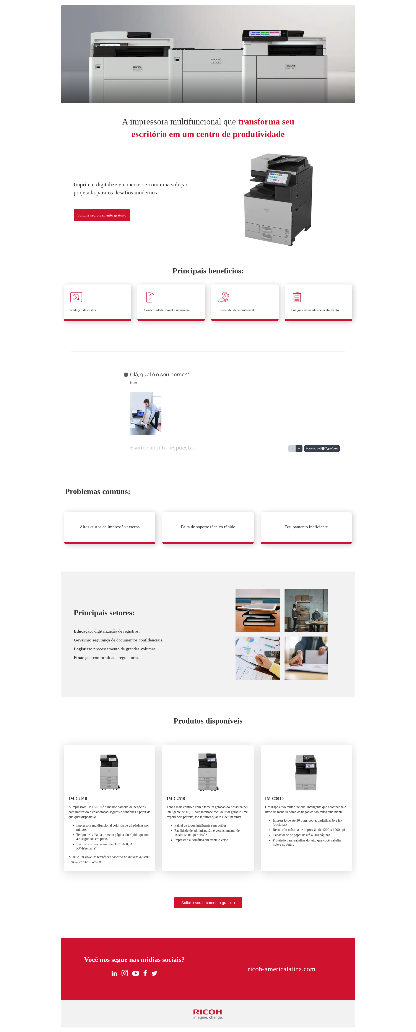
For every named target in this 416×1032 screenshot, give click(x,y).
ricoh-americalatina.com (281, 969)
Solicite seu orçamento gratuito (101, 215)
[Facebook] (145, 973)
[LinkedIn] (114, 973)
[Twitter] (154, 973)
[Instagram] (124, 973)
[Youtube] (135, 973)
